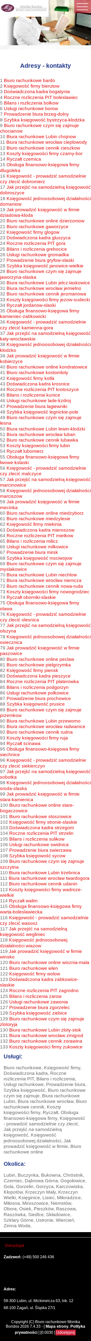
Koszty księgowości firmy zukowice (46, 1046)
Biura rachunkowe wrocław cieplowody (46, 142)
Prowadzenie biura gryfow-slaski (40, 260)
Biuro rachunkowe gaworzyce (37, 226)
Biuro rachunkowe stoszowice (40, 816)
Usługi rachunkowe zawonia (38, 1001)
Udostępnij (65, 1332)
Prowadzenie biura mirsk (32, 552)
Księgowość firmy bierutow (31, 86)
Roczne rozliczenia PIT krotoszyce (43, 389)
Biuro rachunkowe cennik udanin (43, 883)
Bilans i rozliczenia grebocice (37, 249)
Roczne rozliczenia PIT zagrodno (44, 990)
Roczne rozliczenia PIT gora (36, 243)
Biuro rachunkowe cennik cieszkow (43, 148)
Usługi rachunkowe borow (31, 108)
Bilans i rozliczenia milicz (32, 541)
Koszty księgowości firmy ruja (37, 737)
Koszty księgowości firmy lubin (38, 445)
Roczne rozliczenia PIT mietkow (40, 535)
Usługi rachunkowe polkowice (38, 692)
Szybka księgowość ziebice (38, 1013)
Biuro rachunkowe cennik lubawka (42, 440)
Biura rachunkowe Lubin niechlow (42, 574)
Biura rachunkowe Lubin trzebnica (44, 872)
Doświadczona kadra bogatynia (37, 91)
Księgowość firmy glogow (33, 232)
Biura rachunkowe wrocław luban (41, 434)
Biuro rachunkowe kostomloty (37, 372)
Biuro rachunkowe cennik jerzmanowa (46, 293)
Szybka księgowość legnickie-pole (42, 411)
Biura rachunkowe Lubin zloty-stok (45, 1029)
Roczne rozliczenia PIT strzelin (41, 833)
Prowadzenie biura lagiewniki (37, 406)
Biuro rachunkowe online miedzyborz (45, 513)
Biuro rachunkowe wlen (33, 968)
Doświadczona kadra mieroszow (40, 530)
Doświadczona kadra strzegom (41, 827)
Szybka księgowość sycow (37, 855)
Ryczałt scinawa (24, 743)
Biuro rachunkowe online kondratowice (47, 366)
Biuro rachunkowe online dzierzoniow (45, 220)
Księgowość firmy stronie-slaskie (43, 822)
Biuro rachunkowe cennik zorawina (45, 1041)
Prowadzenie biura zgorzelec (39, 1007)
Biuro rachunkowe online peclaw (40, 659)
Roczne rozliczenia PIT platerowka (43, 681)
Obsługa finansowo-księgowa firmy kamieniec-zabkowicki (39, 313)
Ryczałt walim (23, 900)
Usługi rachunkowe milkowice (37, 546)
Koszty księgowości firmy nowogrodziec (48, 591)
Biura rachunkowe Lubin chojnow (41, 136)
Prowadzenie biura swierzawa (40, 850)
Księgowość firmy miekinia (34, 524)
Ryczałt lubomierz (25, 451)
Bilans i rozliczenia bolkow (31, 102)
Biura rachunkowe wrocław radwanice (46, 726)
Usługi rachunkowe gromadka (38, 254)
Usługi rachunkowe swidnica (39, 844)
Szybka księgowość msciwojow (39, 558)
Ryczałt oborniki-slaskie (31, 597)
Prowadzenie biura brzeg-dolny (36, 114)
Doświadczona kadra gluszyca (39, 237)
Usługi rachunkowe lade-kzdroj (39, 400)
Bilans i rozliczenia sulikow (37, 839)
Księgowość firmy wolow (34, 973)
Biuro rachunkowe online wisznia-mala (49, 962)
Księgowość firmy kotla (30, 378)
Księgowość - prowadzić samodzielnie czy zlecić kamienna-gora (43, 324)
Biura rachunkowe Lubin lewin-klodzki (46, 428)
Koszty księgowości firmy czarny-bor (45, 153)
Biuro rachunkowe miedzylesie (38, 518)
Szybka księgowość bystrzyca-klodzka (44, 119)
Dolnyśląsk (14, 1245)
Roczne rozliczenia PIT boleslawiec (41, 97)
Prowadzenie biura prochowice (39, 698)
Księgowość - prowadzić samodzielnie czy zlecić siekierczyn (43, 762)
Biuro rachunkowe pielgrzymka (39, 664)
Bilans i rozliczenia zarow (35, 996)
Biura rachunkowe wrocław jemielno (44, 288)
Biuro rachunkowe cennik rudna (40, 732)
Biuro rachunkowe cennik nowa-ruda (45, 586)
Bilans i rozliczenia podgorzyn (38, 687)
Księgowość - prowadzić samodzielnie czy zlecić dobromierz (43, 178)
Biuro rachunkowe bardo (29, 80)
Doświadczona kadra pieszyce (39, 675)
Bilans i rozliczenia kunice (33, 395)
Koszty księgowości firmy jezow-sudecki (48, 299)
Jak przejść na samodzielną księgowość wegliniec (33, 931)
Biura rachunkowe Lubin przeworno (44, 720)
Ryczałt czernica (24, 159)
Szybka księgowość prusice (36, 704)
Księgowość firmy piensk (32, 670)
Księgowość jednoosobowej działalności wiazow (33, 942)
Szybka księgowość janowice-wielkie (45, 265)
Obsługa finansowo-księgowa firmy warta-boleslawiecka (41, 909)
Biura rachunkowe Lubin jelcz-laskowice (48, 282)
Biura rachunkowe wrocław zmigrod (46, 1035)
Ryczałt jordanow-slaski (31, 305)
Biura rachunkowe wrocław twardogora (49, 878)
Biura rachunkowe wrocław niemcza (44, 580)
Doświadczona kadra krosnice (38, 383)
